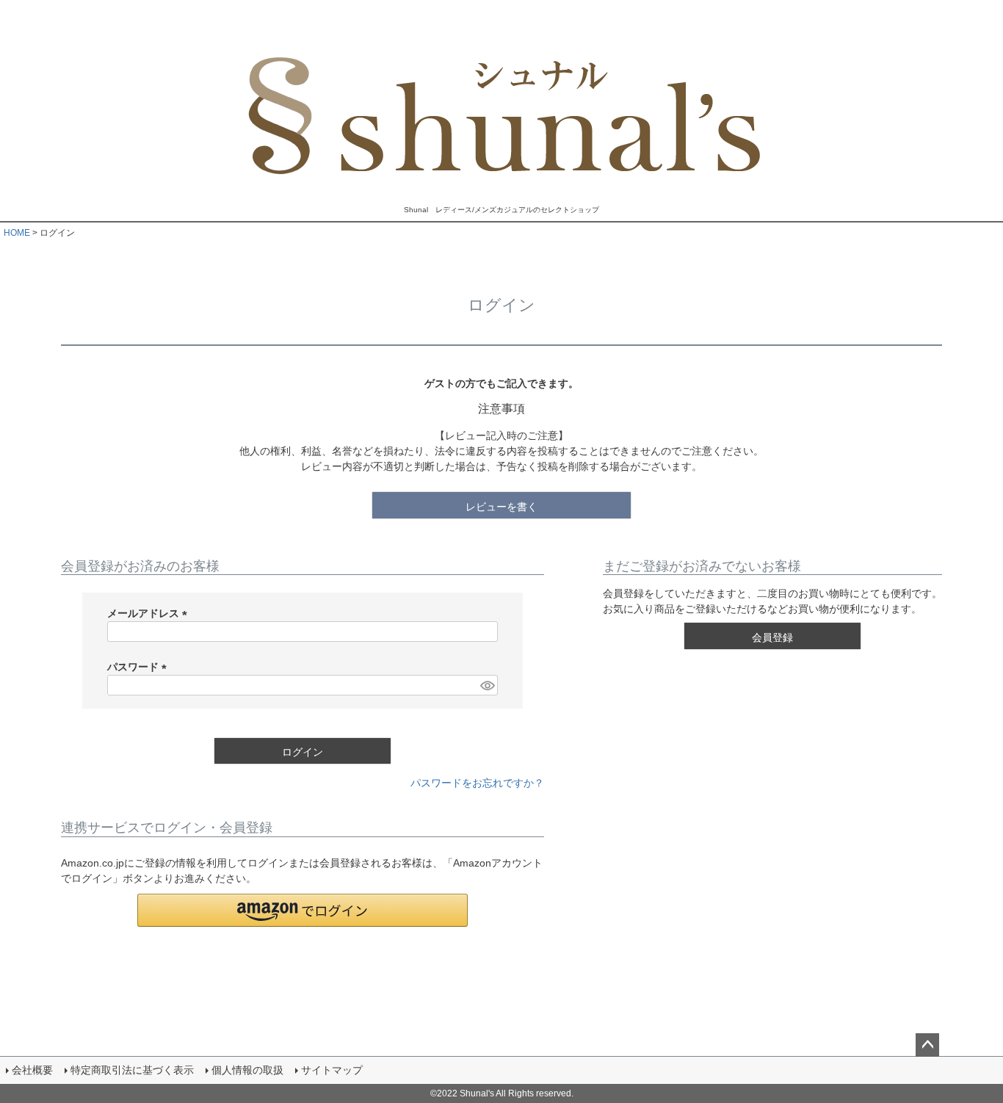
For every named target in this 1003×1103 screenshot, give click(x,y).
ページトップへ (927, 1045)
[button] (302, 910)
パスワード (139, 667)
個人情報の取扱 (247, 1070)
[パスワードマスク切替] (487, 685)
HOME (17, 233)
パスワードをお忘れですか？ (477, 783)
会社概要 (32, 1070)
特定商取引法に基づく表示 (132, 1070)
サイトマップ (332, 1070)
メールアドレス (149, 613)
